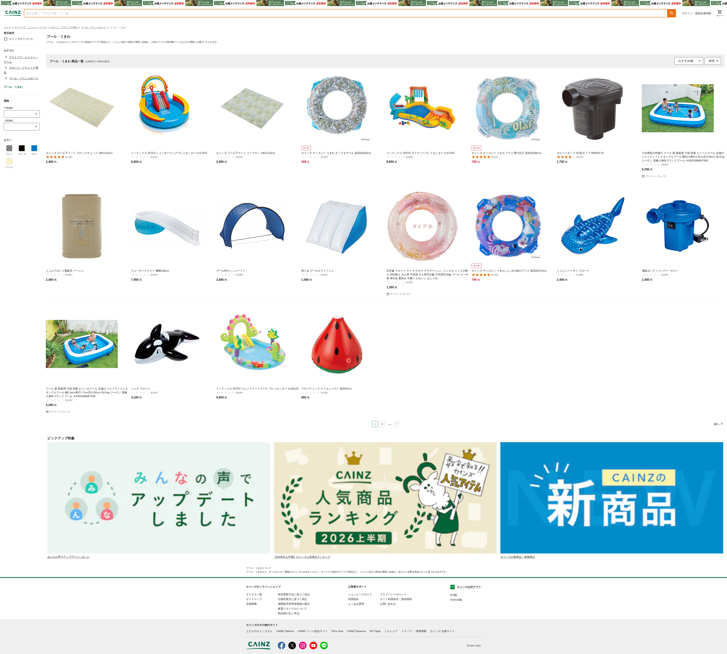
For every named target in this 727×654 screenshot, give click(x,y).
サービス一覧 (254, 594)
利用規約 (353, 599)
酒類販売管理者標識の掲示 (294, 603)
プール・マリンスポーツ (93, 27)
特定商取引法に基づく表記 (294, 594)
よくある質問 (356, 603)
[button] (672, 13)
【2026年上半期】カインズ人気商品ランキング (302, 556)
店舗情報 (251, 603)
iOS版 (453, 594)
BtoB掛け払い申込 (289, 613)
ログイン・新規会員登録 (696, 13)
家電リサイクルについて (292, 608)
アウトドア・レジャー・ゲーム (30, 27)
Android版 (456, 599)
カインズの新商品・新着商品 (517, 556)
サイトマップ (254, 599)
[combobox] (343, 13)
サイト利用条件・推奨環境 (396, 599)
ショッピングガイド (360, 594)
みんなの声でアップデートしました (68, 556)
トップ (7, 27)
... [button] (390, 423)
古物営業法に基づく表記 (292, 599)
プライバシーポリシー (393, 594)
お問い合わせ (388, 603)
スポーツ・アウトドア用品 (63, 27)
